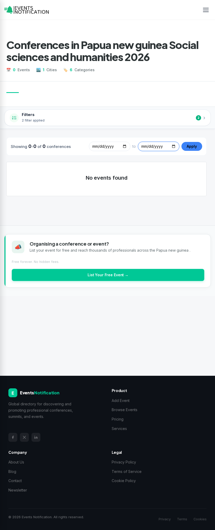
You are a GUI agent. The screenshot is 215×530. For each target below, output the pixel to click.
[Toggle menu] (206, 9)
